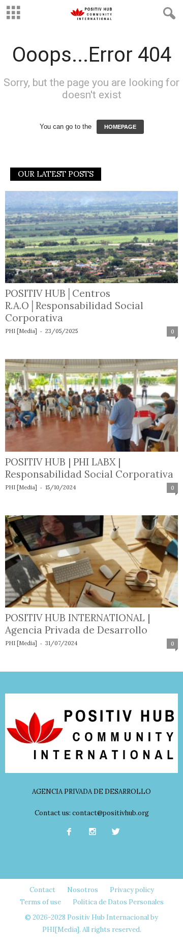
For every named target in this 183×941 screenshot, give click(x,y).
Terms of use (40, 902)
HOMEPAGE (120, 127)
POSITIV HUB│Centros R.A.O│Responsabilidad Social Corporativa (74, 305)
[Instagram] (92, 833)
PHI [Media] (21, 331)
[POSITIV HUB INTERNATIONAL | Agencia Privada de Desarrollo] (91, 561)
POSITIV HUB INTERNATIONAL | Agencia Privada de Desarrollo (77, 624)
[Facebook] (69, 833)
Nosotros (82, 889)
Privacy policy (132, 889)
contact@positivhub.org (110, 813)
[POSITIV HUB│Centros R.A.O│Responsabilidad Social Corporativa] (91, 237)
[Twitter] (115, 833)
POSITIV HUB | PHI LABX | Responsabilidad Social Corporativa (89, 468)
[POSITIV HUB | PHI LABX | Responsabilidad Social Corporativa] (91, 405)
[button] (167, 14)
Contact (42, 889)
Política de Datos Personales (118, 902)
